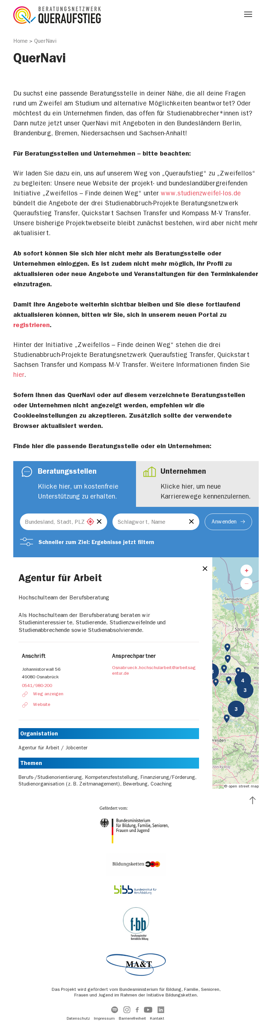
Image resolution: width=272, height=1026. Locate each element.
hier (18, 374)
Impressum (104, 1018)
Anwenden (224, 521)
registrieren (31, 325)
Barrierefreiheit (132, 1018)
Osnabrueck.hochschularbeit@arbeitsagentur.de (154, 670)
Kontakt (157, 1018)
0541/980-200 (37, 685)
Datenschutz (78, 1018)
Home (20, 40)
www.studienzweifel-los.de (201, 193)
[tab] (74, 484)
